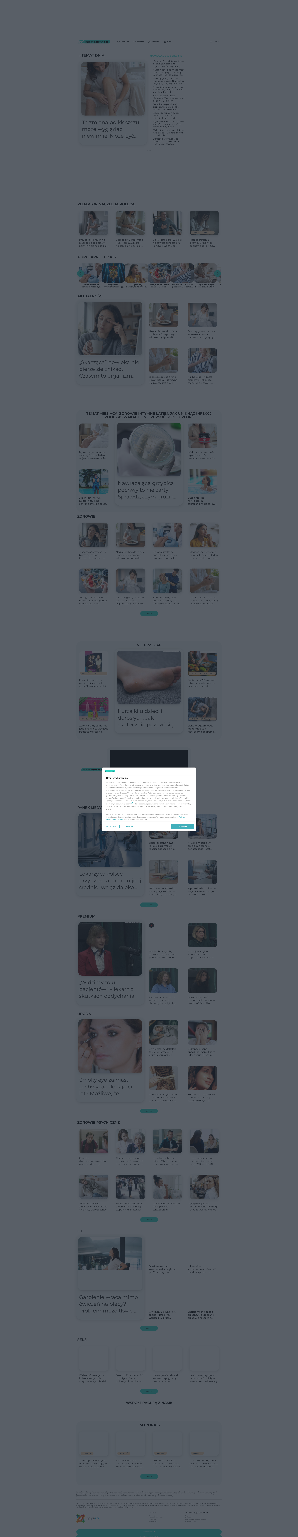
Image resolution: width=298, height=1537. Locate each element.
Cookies (120, 820)
